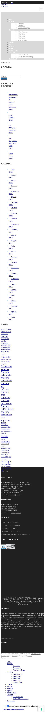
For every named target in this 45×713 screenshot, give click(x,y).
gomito (3, 423)
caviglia (3, 341)
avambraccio (4, 334)
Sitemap (14, 656)
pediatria (3, 452)
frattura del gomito (6, 373)
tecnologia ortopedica (6, 462)
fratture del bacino (6, 402)
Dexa (30, 656)
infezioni (3, 429)
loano (10, 431)
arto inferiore (6, 329)
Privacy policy (36, 654)
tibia (2, 466)
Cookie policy (5, 656)
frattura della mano (6, 379)
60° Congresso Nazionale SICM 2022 (13, 143)
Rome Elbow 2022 (11, 156)
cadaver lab (5, 339)
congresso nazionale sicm (6, 344)
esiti (2, 351)
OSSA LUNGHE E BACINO (10, 522)
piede (8, 452)
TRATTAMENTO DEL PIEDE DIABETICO (15, 534)
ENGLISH (4, 4)
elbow (8, 349)
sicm (6, 457)
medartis (3, 433)
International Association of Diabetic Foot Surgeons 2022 (13, 102)
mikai (4, 436)
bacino (4, 336)
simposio (3, 459)
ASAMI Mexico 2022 (11, 117)
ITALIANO (4, 6)
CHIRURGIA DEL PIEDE (9, 528)
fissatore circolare (6, 359)
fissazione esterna (6, 368)
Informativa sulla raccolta (13, 710)
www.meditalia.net (7, 638)
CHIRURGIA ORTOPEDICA (10, 531)
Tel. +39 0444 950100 (9, 509)
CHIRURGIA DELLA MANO (10, 525)
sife (10, 457)
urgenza (8, 468)
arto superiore (6, 332)
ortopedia (5, 441)
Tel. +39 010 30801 (8, 484)
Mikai (2, 62)
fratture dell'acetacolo (7, 407)
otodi (7, 450)
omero (3, 439)
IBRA (9, 427)
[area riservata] (12, 3)
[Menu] (41, 9)
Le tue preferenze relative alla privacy (24, 706)
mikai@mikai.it (16, 495)
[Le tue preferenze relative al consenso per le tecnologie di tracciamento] (41, 709)
